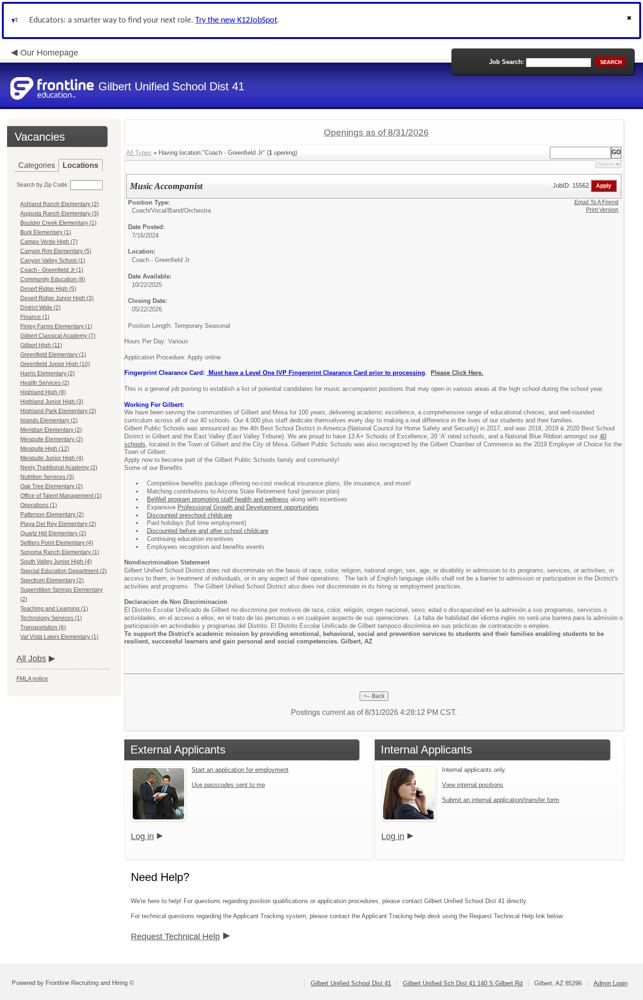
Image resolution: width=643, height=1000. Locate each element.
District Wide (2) (40, 307)
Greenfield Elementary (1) (53, 354)
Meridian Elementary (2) (51, 430)
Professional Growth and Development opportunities (248, 507)
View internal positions (472, 784)
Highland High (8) (43, 392)
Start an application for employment (240, 769)
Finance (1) (34, 317)
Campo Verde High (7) (49, 241)
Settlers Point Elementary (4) (56, 543)
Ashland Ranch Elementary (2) (59, 204)
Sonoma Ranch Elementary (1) (59, 552)
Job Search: (506, 61)
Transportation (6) (43, 627)
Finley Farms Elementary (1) (56, 326)
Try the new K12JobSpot (236, 20)
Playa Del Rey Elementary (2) (58, 524)
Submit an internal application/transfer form (500, 799)
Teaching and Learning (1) (54, 608)
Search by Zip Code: (42, 185)
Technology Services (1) (51, 618)
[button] (630, 20)
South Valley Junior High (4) (56, 561)
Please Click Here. (457, 372)
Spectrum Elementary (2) (52, 580)
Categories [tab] (36, 165)
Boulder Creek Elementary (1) (58, 223)
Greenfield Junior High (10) (55, 364)
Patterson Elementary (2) (52, 514)
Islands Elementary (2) (49, 420)
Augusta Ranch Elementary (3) (59, 213)
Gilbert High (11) (41, 345)
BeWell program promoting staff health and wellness (218, 499)
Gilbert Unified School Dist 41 (351, 983)
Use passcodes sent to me (228, 784)
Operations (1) (38, 505)
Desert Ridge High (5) (48, 289)
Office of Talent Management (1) (61, 495)
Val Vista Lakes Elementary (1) (59, 637)
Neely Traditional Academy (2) (58, 467)
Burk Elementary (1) (45, 232)
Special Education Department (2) (63, 571)
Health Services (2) (44, 383)
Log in (142, 836)
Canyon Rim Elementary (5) (55, 251)
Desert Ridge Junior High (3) (57, 298)
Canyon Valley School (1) (52, 260)
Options (605, 164)
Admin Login (610, 983)
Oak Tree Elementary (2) (51, 486)
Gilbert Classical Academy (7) (58, 336)
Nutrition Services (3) (47, 477)
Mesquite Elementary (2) (51, 439)
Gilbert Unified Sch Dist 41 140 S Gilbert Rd (462, 983)
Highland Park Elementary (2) (58, 411)
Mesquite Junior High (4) (51, 458)
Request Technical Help (175, 936)
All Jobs (31, 658)
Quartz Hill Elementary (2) (53, 533)
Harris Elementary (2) (47, 373)
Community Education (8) (52, 279)
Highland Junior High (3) (51, 401)
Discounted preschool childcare (189, 515)
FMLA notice (32, 678)
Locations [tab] (80, 165)
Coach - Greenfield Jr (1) (51, 270)
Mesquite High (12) (44, 448)
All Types (139, 152)
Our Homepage (49, 52)
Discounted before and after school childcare (207, 530)
